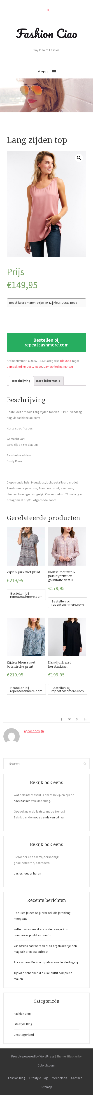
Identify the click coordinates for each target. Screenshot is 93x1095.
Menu (42, 71)
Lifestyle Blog (23, 1024)
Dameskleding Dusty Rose (24, 367)
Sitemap (46, 1087)
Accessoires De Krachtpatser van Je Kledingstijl (46, 962)
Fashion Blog (22, 1014)
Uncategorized (24, 1035)
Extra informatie (48, 381)
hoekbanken (22, 801)
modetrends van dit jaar (49, 817)
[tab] (21, 381)
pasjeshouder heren (27, 873)
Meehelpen (59, 1078)
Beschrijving (21, 381)
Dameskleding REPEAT (58, 367)
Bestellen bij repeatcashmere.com (46, 342)
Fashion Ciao (46, 33)
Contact (76, 1078)
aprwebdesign (34, 731)
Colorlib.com (46, 1065)
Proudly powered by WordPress (33, 1056)
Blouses (65, 361)
